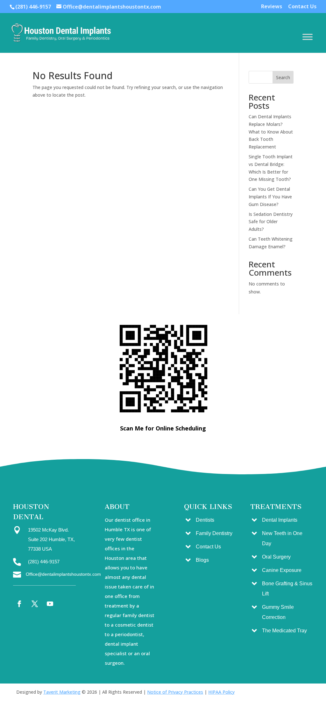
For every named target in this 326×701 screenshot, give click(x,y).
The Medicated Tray (284, 630)
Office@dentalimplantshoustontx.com (63, 574)
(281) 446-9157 (33, 6)
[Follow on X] (34, 603)
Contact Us (302, 7)
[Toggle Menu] (307, 37)
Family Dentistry (214, 533)
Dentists (205, 520)
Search (283, 77)
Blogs (202, 560)
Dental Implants (279, 520)
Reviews (271, 7)
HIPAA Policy (221, 692)
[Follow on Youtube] (50, 603)
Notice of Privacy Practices (175, 692)
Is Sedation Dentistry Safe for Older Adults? (271, 221)
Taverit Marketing (62, 692)
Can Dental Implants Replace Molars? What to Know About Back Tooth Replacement (271, 131)
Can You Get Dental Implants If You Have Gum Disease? (270, 196)
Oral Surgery (276, 557)
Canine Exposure (281, 570)
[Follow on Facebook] (19, 603)
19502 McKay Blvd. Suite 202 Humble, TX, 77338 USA (51, 539)
